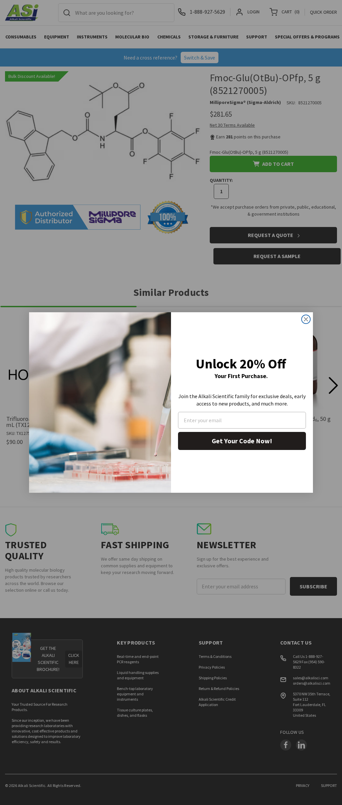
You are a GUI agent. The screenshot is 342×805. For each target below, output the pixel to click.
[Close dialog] (306, 319)
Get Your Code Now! (242, 441)
